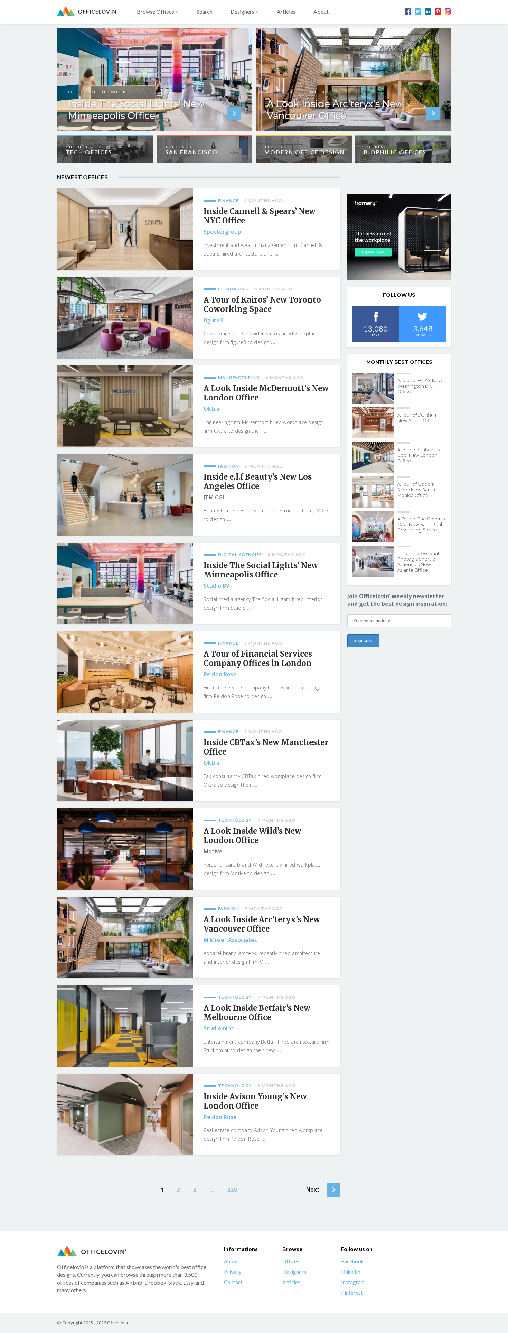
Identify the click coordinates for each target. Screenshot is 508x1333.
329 (232, 1190)
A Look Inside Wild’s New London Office (252, 835)
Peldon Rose (220, 674)
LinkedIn (350, 1272)
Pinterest (352, 1293)
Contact (233, 1282)
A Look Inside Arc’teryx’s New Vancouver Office (262, 924)
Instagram (353, 1282)
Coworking (233, 289)
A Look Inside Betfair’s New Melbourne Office (257, 1012)
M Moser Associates (230, 940)
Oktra (211, 409)
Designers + (245, 11)
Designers (294, 1272)
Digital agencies (240, 554)
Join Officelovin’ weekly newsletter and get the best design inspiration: (397, 600)
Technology (235, 820)
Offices (290, 1262)
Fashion (228, 466)
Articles (286, 11)
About (321, 11)
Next (313, 1189)
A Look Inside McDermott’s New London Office (266, 393)
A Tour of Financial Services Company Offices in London (258, 658)
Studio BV (216, 586)
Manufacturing (239, 377)
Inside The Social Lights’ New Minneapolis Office (261, 570)
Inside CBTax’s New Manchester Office (266, 747)
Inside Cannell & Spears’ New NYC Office (260, 216)
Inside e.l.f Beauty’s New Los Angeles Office (258, 481)
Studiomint (219, 1028)
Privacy (233, 1272)
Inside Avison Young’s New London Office (255, 1101)
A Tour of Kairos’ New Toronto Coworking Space (262, 304)
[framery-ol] (399, 237)
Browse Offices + (158, 11)
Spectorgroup (222, 231)
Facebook (352, 1262)
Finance (228, 200)
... (276, 253)
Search (205, 11)
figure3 (213, 320)
